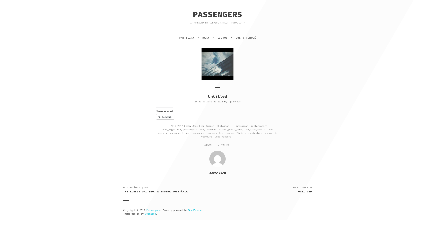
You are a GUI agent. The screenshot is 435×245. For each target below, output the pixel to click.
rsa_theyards (208, 129)
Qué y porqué (246, 37)
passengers (190, 129)
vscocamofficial (234, 133)
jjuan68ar (234, 101)
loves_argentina (170, 129)
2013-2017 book (180, 125)
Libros (222, 37)
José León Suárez (203, 125)
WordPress (194, 210)
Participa (186, 37)
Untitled (302, 189)
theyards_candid (255, 129)
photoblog (223, 125)
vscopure (206, 136)
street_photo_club (230, 129)
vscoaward (196, 133)
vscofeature (254, 133)
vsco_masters (223, 136)
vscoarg (162, 133)
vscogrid (270, 133)
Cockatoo (150, 213)
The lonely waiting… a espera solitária (155, 189)
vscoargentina (179, 133)
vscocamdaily (213, 133)
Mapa (205, 37)
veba (270, 129)
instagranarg (259, 125)
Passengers (217, 14)
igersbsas (242, 125)
